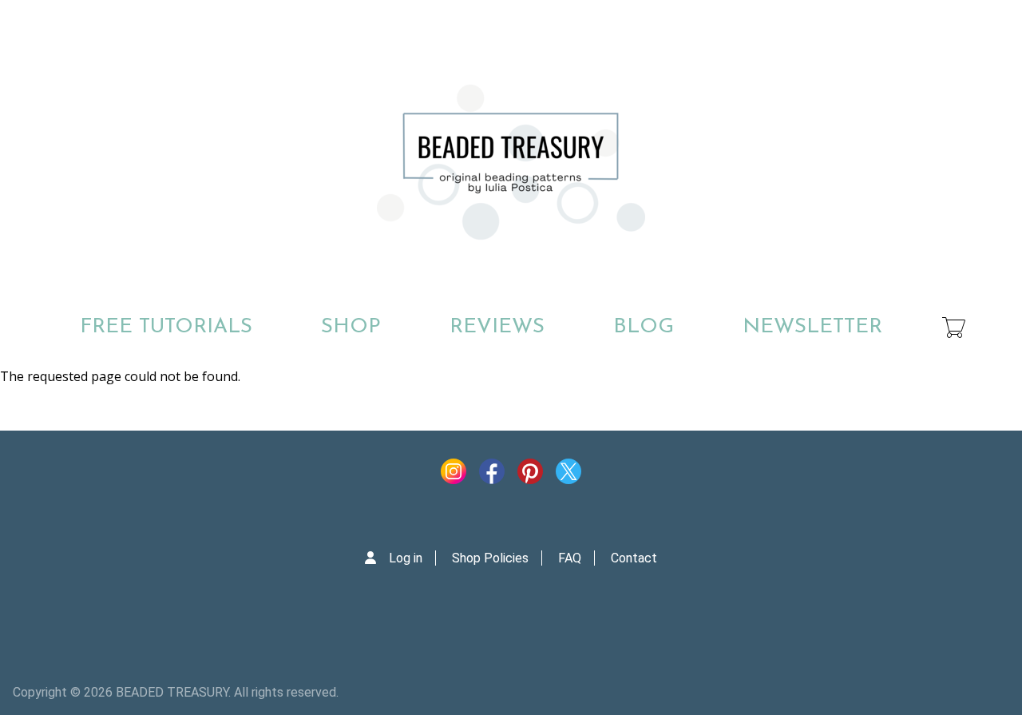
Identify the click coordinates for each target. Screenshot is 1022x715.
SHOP (351, 327)
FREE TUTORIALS (166, 327)
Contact (634, 558)
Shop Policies (490, 558)
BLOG (643, 327)
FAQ (569, 558)
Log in (405, 558)
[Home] (511, 162)
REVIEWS (497, 327)
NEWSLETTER (812, 327)
